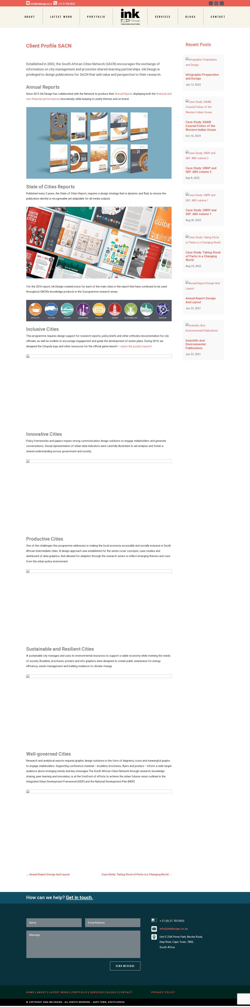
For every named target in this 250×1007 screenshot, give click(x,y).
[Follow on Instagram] (222, 3)
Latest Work (61, 16)
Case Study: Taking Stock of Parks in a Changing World (203, 256)
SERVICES (97, 992)
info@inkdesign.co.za (41, 3)
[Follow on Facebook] (211, 3)
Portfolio (96, 16)
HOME (30, 992)
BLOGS (111, 992)
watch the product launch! (136, 346)
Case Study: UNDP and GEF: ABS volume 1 (201, 212)
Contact (218, 16)
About (30, 16)
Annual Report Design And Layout (201, 300)
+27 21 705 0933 (66, 3)
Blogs (190, 16)
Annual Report (123, 93)
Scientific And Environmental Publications (196, 344)
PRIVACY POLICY (163, 992)
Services (163, 16)
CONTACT (125, 992)
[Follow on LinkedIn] (216, 3)
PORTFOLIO (79, 992)
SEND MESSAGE (125, 966)
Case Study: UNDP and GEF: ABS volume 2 (201, 170)
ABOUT (41, 992)
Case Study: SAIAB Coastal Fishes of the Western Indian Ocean (201, 125)
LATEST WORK (59, 992)
